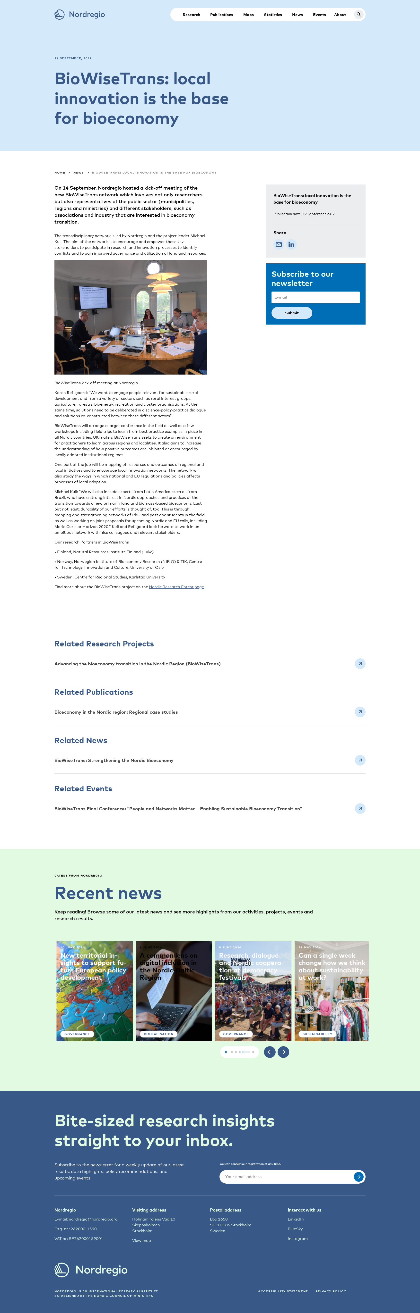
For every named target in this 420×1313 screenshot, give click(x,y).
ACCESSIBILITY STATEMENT (283, 1291)
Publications (221, 14)
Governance (75, 1034)
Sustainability (315, 1034)
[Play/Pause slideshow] (226, 1052)
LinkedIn (296, 1219)
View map (141, 1240)
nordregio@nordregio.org (93, 1219)
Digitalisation (156, 1034)
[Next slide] (283, 1052)
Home (59, 172)
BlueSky (295, 1229)
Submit (292, 312)
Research (191, 14)
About (340, 14)
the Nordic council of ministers (119, 1295)
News (297, 14)
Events (319, 14)
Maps (248, 14)
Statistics (273, 14)
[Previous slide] (270, 1052)
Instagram (298, 1238)
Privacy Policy (331, 1291)
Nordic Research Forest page (176, 587)
